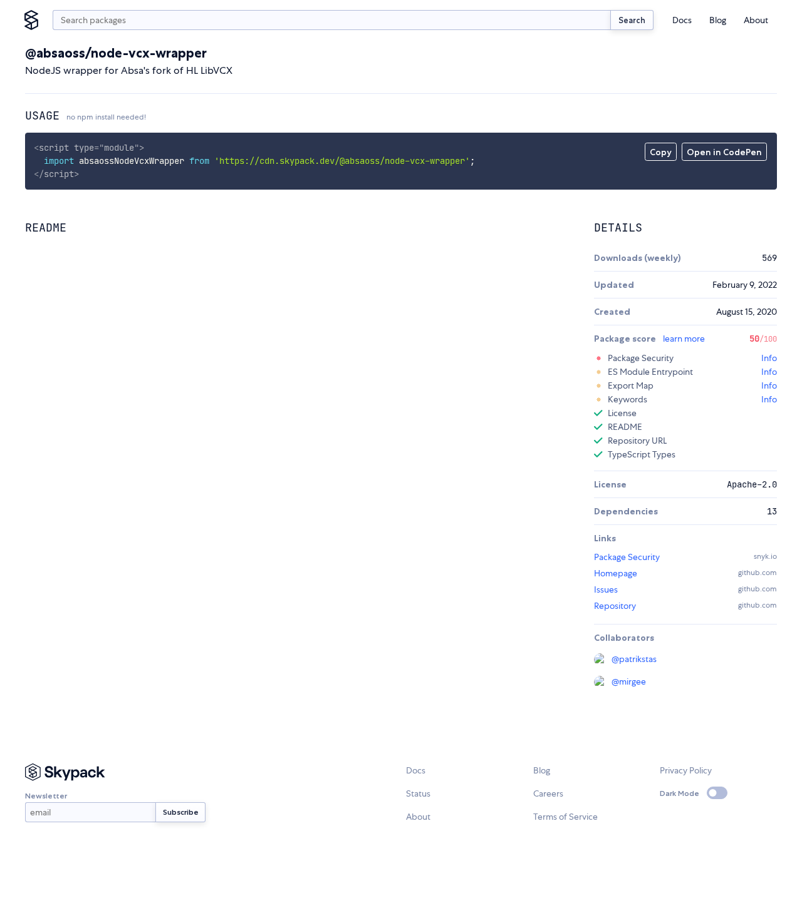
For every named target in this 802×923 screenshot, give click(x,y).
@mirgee (629, 681)
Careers (548, 793)
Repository (615, 605)
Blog (717, 20)
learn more (684, 338)
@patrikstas (634, 659)
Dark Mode (679, 793)
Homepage (615, 573)
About (756, 20)
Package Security (627, 557)
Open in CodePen (724, 152)
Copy (661, 152)
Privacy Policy (686, 770)
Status (418, 793)
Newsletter (46, 795)
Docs (682, 20)
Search (631, 20)
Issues (606, 589)
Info (769, 358)
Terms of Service (565, 816)
